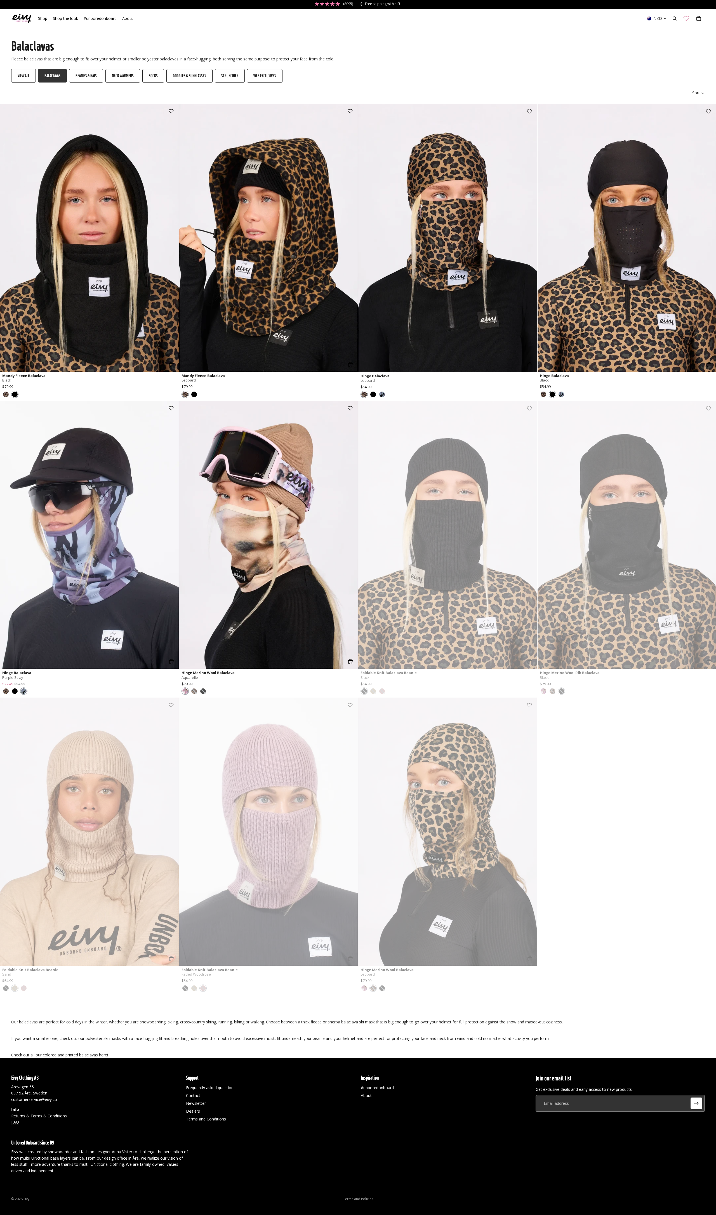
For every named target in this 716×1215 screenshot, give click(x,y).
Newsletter (196, 1103)
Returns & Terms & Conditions (39, 1116)
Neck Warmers (123, 75)
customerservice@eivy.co (34, 1099)
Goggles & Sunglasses (189, 75)
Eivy (26, 1199)
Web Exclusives (264, 75)
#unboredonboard (377, 1087)
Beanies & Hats (86, 75)
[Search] (674, 18)
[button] (698, 93)
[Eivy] (21, 18)
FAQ (15, 1122)
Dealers (193, 1111)
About (366, 1095)
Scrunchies (229, 75)
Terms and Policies (358, 1199)
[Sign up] (696, 1103)
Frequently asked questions (210, 1087)
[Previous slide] (8, 238)
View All (23, 75)
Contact (193, 1095)
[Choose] (171, 364)
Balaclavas (52, 75)
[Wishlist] (686, 18)
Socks (153, 75)
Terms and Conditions (206, 1119)
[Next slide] (170, 238)
